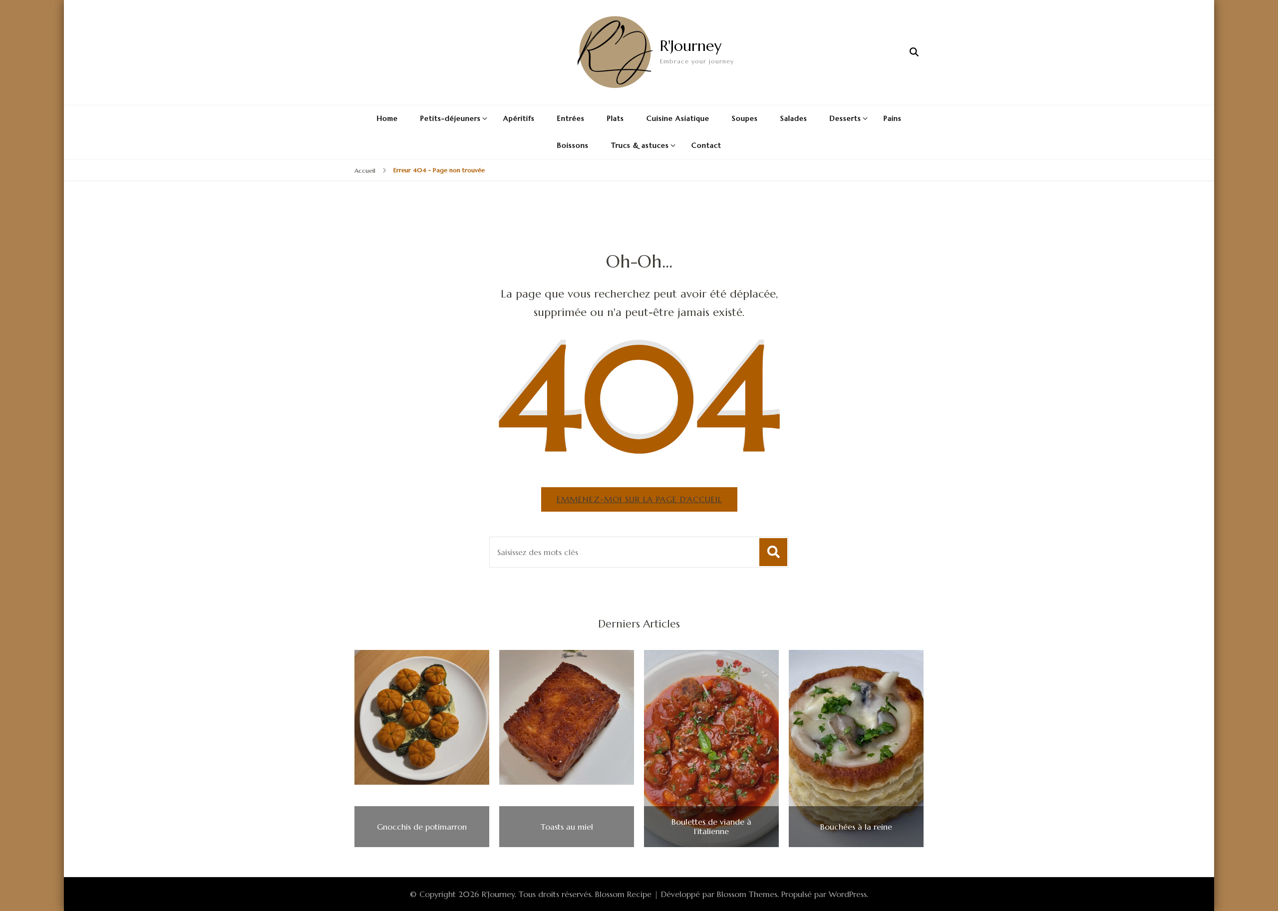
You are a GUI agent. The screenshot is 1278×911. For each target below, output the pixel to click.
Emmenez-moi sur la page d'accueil (639, 499)
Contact (706, 145)
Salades (793, 118)
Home (387, 118)
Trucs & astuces (640, 145)
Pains (893, 118)
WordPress (848, 894)
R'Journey (690, 45)
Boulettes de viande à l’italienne (711, 826)
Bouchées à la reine (856, 827)
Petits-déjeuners (450, 118)
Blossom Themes (747, 894)
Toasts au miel (567, 827)
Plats (615, 118)
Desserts (845, 118)
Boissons (573, 145)
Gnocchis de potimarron (422, 827)
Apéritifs (519, 118)
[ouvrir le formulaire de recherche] (914, 52)
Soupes (745, 118)
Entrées (571, 118)
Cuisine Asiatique (677, 118)
